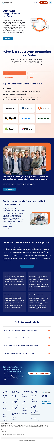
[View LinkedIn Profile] (43, 396)
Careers (23, 401)
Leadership (24, 396)
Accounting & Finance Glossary (35, 419)
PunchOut (5, 420)
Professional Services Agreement (24, 412)
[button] (35, 2)
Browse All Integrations (15, 408)
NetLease (5, 395)
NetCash (5, 402)
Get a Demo (8, 38)
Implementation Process (34, 402)
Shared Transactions (6, 417)
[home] (7, 2)
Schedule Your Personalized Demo (39, 373)
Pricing (23, 405)
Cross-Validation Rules (6, 413)
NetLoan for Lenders (7, 410)
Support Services (34, 399)
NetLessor (5, 404)
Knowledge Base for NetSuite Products (34, 406)
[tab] (14, 73)
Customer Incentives (33, 396)
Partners (23, 399)
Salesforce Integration (14, 402)
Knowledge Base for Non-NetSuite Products (34, 411)
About (23, 394)
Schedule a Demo (9, 189)
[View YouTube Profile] (46, 396)
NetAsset (4, 397)
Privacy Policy (25, 408)
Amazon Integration (14, 396)
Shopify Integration (16, 405)
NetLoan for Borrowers (5, 407)
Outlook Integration (16, 399)
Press (23, 403)
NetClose (5, 400)
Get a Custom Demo (27, 266)
